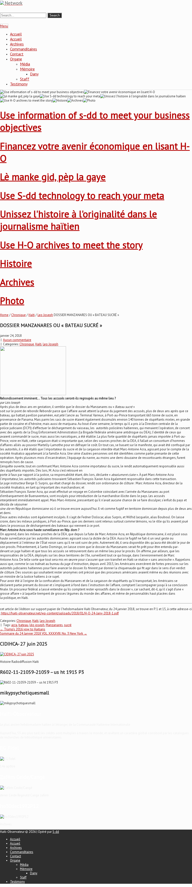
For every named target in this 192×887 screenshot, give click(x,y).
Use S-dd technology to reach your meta (82, 195)
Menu (4, 26)
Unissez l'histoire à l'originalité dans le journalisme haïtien (78, 220)
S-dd (55, 832)
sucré (68, 625)
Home (4, 315)
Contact (17, 53)
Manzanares (54, 625)
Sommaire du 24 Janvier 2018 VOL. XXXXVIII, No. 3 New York (43, 633)
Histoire (16, 263)
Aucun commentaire (17, 340)
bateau (23, 625)
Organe (16, 58)
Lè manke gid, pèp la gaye (53, 177)
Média (25, 63)
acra (14, 625)
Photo (12, 300)
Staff (24, 78)
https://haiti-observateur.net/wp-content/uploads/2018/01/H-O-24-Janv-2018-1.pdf (59, 613)
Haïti (31, 315)
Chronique (18, 315)
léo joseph (37, 625)
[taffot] (17, 654)
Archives (17, 43)
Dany (34, 73)
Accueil (16, 33)
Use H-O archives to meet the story (71, 245)
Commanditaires (23, 48)
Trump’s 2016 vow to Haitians (22, 629)
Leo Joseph (45, 315)
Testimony (19, 83)
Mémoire (27, 68)
